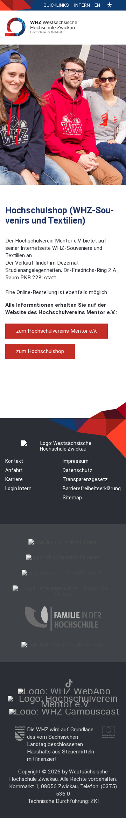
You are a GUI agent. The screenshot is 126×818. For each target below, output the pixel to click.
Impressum (76, 461)
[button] (109, 5)
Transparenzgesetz (85, 479)
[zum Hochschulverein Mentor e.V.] (65, 704)
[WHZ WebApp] (64, 691)
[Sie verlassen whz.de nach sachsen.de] (19, 739)
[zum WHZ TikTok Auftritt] (68, 683)
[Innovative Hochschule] (63, 542)
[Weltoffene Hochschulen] (63, 557)
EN (97, 5)
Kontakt (14, 461)
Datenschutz (77, 470)
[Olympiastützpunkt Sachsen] (63, 644)
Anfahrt (14, 470)
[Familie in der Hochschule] (63, 629)
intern (82, 5)
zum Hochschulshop (40, 351)
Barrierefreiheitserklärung (92, 488)
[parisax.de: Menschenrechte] (63, 573)
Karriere (14, 479)
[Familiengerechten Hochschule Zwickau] (63, 594)
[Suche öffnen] (119, 5)
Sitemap (72, 497)
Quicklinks (56, 5)
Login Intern (18, 488)
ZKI (94, 801)
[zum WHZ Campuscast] (64, 711)
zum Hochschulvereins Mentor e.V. (56, 331)
